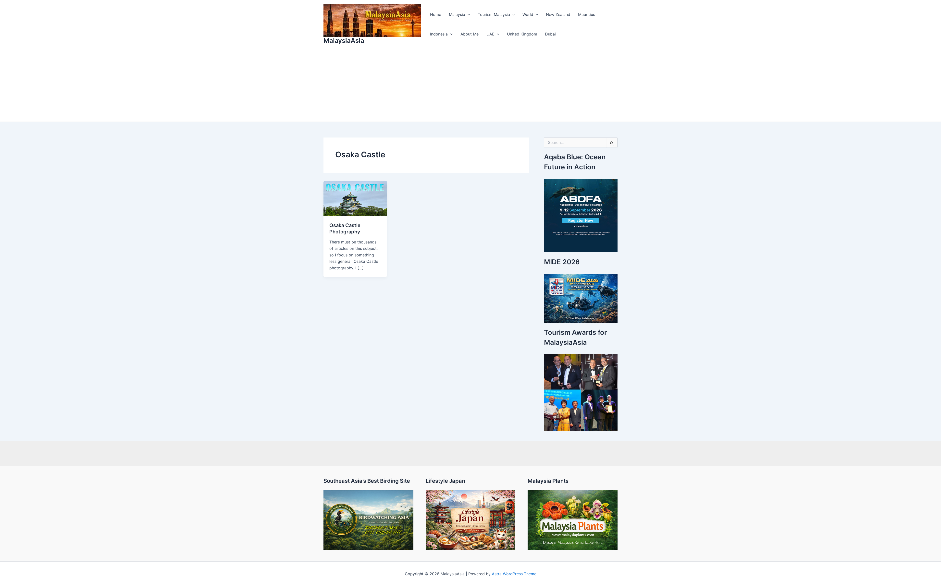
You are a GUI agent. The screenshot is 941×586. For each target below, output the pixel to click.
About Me (469, 34)
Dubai (550, 34)
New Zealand (558, 14)
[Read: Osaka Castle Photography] (355, 198)
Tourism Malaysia (494, 14)
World (527, 14)
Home (435, 14)
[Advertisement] (470, 85)
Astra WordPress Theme (514, 573)
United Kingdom (522, 34)
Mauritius (586, 14)
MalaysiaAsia (343, 40)
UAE (490, 34)
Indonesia (439, 34)
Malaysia (457, 14)
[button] (467, 14)
